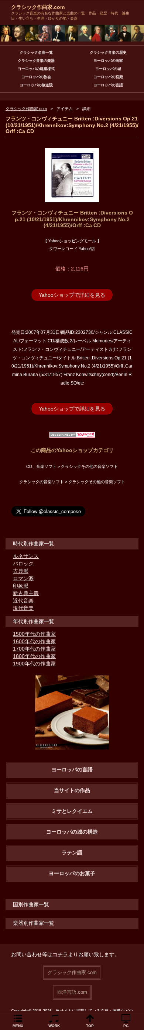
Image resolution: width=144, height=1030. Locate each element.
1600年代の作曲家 (34, 641)
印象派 (20, 586)
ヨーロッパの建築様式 (36, 69)
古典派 (20, 571)
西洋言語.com (72, 992)
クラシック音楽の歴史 (108, 52)
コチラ (60, 954)
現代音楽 (23, 608)
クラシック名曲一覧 (36, 52)
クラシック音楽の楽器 (36, 61)
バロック (23, 563)
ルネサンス (26, 556)
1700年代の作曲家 (34, 649)
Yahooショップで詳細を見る (72, 295)
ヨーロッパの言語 (108, 85)
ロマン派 (23, 578)
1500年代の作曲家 (34, 634)
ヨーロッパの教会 (36, 77)
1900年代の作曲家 (34, 664)
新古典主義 (26, 593)
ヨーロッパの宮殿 (108, 77)
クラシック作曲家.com (38, 7)
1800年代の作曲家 (34, 656)
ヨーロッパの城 (108, 69)
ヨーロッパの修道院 (36, 85)
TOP (90, 1026)
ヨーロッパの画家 (108, 61)
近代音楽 (23, 601)
